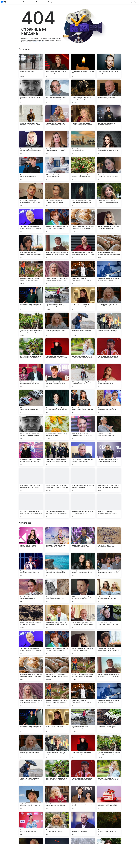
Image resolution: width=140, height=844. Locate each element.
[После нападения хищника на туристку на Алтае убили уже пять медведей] (83, 92)
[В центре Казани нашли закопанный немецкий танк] (57, 643)
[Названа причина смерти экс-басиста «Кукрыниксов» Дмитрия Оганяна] (31, 428)
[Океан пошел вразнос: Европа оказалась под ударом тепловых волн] (57, 617)
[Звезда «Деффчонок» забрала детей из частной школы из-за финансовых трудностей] (57, 506)
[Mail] (2, 2)
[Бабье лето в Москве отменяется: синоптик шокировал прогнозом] (31, 66)
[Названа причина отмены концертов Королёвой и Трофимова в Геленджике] (31, 591)
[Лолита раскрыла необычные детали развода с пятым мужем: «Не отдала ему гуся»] (57, 350)
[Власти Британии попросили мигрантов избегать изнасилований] (83, 143)
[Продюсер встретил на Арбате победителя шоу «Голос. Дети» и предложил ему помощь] (109, 350)
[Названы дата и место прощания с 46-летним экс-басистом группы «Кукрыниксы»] (109, 273)
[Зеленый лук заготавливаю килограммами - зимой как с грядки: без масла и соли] (109, 772)
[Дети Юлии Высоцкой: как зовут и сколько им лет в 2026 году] (57, 143)
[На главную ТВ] (5, 2)
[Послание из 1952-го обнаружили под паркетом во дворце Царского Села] (109, 591)
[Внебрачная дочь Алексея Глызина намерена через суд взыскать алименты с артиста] (31, 617)
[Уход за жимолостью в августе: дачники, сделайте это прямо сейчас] (31, 350)
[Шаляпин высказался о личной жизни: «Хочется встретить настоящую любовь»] (31, 480)
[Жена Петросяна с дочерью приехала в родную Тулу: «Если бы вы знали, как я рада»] (31, 117)
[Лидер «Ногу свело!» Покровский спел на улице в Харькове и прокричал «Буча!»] (83, 273)
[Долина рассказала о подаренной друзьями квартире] (83, 480)
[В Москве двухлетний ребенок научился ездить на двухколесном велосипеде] (83, 376)
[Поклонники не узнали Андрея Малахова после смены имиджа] (57, 402)
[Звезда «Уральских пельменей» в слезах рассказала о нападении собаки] (109, 169)
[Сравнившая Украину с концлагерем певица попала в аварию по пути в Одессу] (83, 591)
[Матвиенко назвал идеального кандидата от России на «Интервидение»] (31, 169)
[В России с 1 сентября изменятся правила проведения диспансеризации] (57, 169)
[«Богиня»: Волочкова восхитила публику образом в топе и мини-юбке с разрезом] (109, 558)
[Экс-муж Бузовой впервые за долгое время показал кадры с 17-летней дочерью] (31, 195)
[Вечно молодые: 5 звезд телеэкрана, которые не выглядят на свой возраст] (31, 143)
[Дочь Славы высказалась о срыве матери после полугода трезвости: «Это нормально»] (83, 428)
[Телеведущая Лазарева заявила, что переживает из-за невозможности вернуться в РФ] (83, 506)
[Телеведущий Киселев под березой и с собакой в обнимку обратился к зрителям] (109, 92)
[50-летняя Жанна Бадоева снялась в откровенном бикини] (109, 195)
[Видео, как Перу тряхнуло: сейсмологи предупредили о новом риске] (31, 532)
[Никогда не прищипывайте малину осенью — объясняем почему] (83, 169)
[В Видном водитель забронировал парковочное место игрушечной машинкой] (31, 402)
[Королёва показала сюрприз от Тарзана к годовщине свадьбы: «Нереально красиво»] (83, 617)
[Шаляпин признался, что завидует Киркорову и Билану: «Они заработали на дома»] (31, 247)
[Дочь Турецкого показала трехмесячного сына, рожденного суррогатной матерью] (83, 299)
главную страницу (38, 42)
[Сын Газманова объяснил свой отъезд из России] (109, 66)
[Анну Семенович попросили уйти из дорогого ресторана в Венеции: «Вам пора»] (57, 66)
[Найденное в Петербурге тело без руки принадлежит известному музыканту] (31, 92)
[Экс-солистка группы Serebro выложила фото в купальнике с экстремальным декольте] (31, 558)
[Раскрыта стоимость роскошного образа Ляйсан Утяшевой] (109, 506)
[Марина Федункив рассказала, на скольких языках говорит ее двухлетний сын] (57, 221)
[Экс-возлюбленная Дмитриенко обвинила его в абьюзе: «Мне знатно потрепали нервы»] (57, 376)
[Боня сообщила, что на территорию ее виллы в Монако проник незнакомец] (83, 402)
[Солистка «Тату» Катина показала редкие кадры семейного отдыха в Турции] (109, 376)
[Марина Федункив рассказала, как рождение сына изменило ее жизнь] (57, 558)
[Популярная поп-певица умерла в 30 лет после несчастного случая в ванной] (83, 66)
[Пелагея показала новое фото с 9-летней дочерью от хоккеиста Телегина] (83, 117)
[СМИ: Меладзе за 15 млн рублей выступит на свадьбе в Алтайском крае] (83, 454)
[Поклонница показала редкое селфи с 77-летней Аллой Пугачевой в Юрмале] (109, 299)
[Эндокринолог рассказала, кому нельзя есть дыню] (57, 428)
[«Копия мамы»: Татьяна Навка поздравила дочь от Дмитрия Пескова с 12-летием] (83, 195)
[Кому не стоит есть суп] (109, 532)
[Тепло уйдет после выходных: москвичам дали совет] (83, 325)
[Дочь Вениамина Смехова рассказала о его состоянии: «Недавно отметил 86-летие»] (31, 376)
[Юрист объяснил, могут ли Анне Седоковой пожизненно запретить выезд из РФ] (109, 221)
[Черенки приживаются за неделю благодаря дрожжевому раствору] (31, 325)
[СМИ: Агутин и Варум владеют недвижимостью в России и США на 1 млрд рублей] (57, 669)
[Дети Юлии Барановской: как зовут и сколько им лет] (31, 643)
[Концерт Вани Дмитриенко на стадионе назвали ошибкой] (109, 325)
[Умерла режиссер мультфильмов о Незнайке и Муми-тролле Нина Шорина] (57, 247)
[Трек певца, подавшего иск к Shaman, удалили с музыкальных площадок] (31, 221)
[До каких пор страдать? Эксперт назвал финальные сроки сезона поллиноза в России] (83, 350)
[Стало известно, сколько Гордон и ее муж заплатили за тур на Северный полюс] (57, 273)
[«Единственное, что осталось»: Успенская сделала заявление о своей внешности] (57, 117)
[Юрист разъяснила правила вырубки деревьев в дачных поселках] (83, 532)
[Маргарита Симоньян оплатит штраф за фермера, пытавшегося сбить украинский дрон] (31, 506)
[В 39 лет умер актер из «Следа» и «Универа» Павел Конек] (83, 643)
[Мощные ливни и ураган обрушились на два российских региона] (57, 299)
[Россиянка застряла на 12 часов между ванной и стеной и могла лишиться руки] (57, 480)
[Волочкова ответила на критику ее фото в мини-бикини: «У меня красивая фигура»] (83, 247)
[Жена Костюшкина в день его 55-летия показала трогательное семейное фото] (31, 454)
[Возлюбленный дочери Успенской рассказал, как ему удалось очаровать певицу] (83, 558)
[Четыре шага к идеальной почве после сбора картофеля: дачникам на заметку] (31, 669)
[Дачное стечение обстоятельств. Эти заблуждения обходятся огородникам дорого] (31, 273)
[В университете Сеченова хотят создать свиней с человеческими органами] (109, 247)
